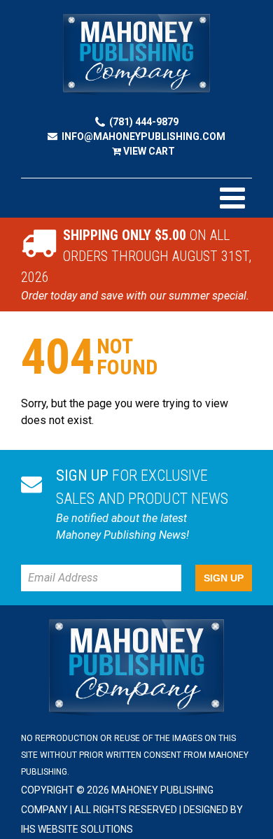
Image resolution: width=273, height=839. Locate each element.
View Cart (148, 151)
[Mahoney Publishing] (136, 55)
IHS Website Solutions (77, 829)
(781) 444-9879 (143, 121)
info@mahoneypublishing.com (143, 136)
